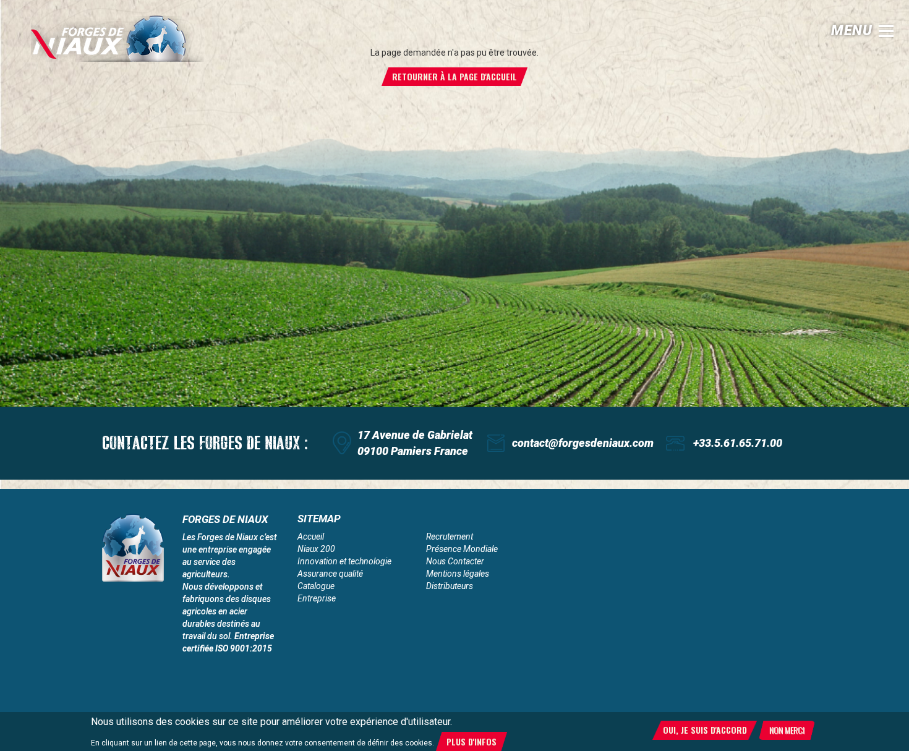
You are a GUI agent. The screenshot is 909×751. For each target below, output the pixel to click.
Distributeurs (449, 586)
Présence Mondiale (462, 549)
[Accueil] (117, 38)
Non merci (786, 729)
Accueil (310, 536)
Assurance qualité (330, 574)
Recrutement (449, 536)
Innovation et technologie (344, 561)
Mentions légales (457, 574)
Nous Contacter (455, 561)
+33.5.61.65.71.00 (737, 442)
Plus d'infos (471, 741)
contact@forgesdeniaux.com (583, 442)
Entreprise (316, 598)
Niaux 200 (316, 549)
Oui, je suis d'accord (705, 729)
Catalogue (316, 586)
